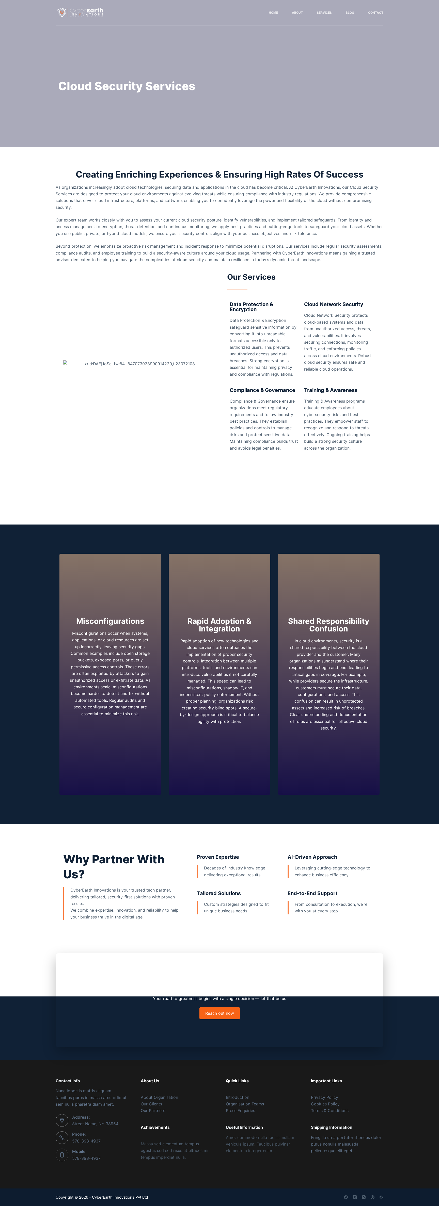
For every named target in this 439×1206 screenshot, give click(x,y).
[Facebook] (346, 1197)
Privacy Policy (324, 1097)
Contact (375, 12)
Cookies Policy (325, 1103)
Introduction (237, 1097)
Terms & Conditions (330, 1110)
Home (273, 12)
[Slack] (381, 1197)
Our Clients (151, 1103)
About (297, 12)
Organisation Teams (245, 1103)
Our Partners (153, 1110)
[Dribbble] (372, 1197)
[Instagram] (364, 1197)
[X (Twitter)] (355, 1197)
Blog (350, 12)
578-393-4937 (86, 1141)
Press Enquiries (240, 1110)
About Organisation (159, 1097)
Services (324, 12)
